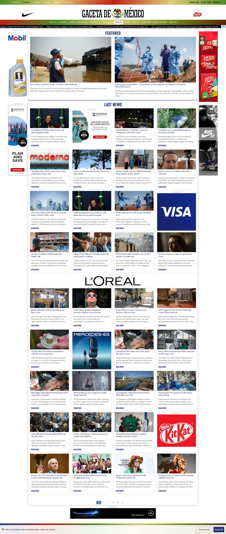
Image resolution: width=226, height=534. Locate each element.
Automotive (94, 22)
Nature (127, 22)
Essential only (204, 529)
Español (36, 2)
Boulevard (82, 22)
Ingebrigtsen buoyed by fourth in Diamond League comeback (174, 27)
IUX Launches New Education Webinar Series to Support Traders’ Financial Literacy (112, 27)
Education (146, 22)
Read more (35, 145)
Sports (72, 22)
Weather (173, 22)
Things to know (160, 22)
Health (118, 22)
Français (47, 2)
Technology (107, 22)
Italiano (57, 2)
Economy (63, 22)
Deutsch (16, 2)
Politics (52, 22)
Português (69, 2)
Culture (136, 22)
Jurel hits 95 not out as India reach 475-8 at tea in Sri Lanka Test (50, 27)
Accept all (219, 529)
